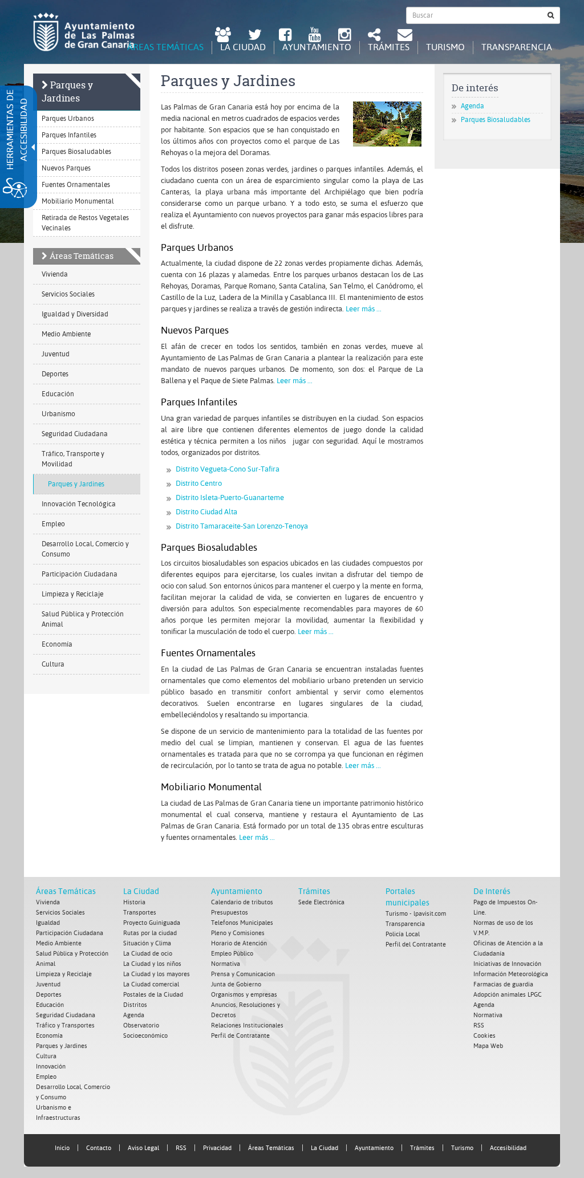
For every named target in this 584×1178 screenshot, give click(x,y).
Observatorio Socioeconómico (145, 1030)
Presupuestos (229, 912)
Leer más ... (364, 308)
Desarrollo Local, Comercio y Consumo (85, 549)
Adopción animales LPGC (507, 994)
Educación (58, 394)
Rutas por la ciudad (150, 933)
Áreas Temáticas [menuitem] (165, 47)
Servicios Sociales (68, 294)
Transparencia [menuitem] (516, 47)
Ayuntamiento (236, 891)
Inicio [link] (62, 1148)
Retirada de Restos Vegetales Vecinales (85, 223)
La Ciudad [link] (324, 1148)
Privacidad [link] (217, 1148)
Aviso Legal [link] (143, 1148)
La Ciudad (141, 891)
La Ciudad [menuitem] (243, 47)
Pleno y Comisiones (238, 933)
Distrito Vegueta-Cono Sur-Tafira (227, 469)
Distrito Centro (199, 483)
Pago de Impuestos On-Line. (505, 907)
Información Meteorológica (510, 974)
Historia (134, 902)
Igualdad (48, 923)
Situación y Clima (147, 943)
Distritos (135, 1005)
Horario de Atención (239, 943)
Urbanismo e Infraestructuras (58, 1113)
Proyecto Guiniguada (151, 923)
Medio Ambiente (66, 334)
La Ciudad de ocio (147, 953)
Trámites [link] (422, 1148)
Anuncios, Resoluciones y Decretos (245, 1010)
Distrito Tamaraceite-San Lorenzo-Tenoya (242, 526)
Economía (57, 644)
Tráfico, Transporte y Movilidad (73, 459)
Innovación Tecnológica (79, 504)
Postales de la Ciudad (153, 994)
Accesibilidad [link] (508, 1148)
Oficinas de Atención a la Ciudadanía (508, 948)
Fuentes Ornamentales (76, 185)
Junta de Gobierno (236, 984)
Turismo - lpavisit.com (416, 913)
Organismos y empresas (244, 994)
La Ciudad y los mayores (156, 974)
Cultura (53, 664)
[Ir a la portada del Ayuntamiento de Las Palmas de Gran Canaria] (84, 32)
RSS (478, 1025)
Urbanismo (58, 414)
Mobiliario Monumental (78, 201)
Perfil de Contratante (240, 1035)
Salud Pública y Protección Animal (83, 619)
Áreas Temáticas (81, 255)
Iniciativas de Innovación (507, 964)
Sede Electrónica (321, 902)
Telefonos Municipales (242, 923)
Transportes (139, 912)
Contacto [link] (98, 1148)
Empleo (53, 524)
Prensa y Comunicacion (243, 974)
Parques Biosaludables (76, 152)
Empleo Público (232, 953)
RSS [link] (181, 1148)
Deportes (55, 374)
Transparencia (405, 924)
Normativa (225, 964)
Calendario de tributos (242, 902)
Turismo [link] (462, 1148)
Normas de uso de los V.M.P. (503, 928)
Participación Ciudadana (79, 574)
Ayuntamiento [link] (374, 1148)
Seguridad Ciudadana (75, 434)
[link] (223, 36)
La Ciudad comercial (151, 984)
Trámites (314, 891)
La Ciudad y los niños (152, 964)
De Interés (491, 891)
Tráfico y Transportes (65, 1025)
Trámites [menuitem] (388, 47)
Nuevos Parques (66, 168)
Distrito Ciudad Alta (206, 511)
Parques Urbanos (68, 119)
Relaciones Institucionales (247, 1025)
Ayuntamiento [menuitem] (316, 47)
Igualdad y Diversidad (75, 314)
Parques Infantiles (69, 135)
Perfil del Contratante (416, 944)
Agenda (472, 106)
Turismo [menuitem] (445, 47)
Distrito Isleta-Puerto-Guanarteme (230, 497)
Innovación (51, 1066)
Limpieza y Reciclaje (72, 594)
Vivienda (55, 274)
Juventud (56, 354)
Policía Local (403, 934)
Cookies (484, 1035)
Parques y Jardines (67, 91)
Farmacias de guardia (503, 984)
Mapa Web (488, 1046)
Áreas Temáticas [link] (271, 1148)
